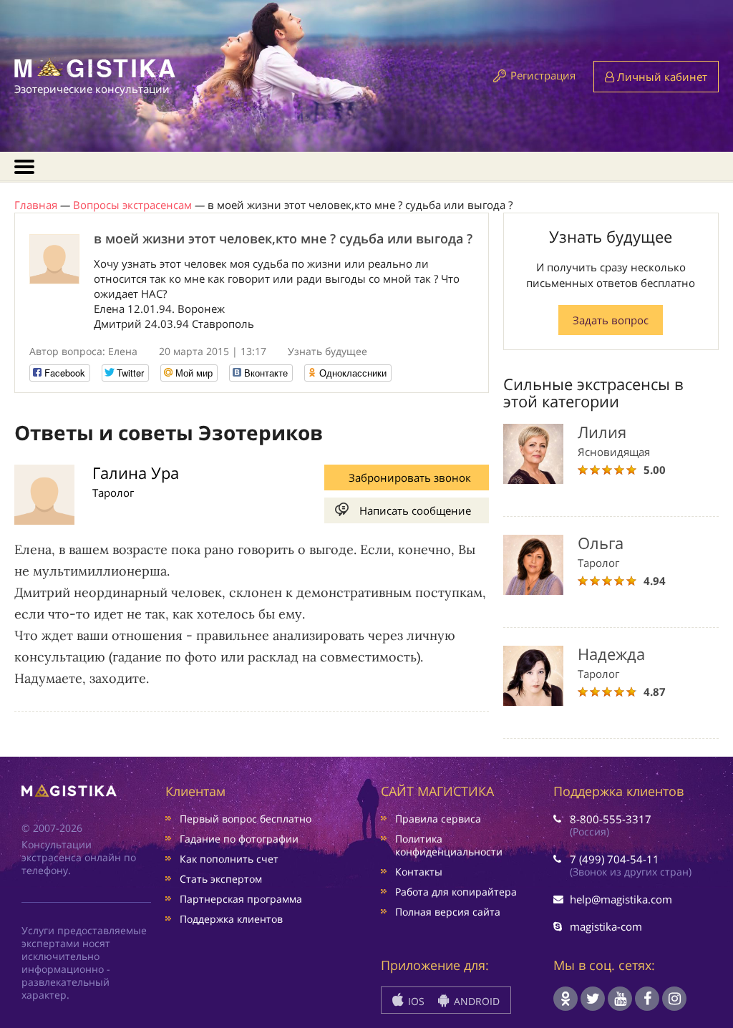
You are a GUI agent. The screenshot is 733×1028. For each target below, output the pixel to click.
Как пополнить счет (229, 858)
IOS (414, 1001)
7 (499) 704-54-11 (614, 859)
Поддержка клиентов (231, 919)
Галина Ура (135, 472)
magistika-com (606, 926)
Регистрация (543, 75)
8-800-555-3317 (610, 819)
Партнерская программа (241, 899)
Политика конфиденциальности (449, 845)
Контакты (418, 871)
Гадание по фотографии (239, 838)
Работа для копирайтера (456, 891)
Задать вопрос (611, 320)
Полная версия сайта (447, 911)
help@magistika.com (621, 899)
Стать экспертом (221, 879)
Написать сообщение (415, 510)
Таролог (113, 492)
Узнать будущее (327, 351)
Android (475, 1001)
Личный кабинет (660, 76)
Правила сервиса (438, 818)
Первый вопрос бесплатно (245, 818)
